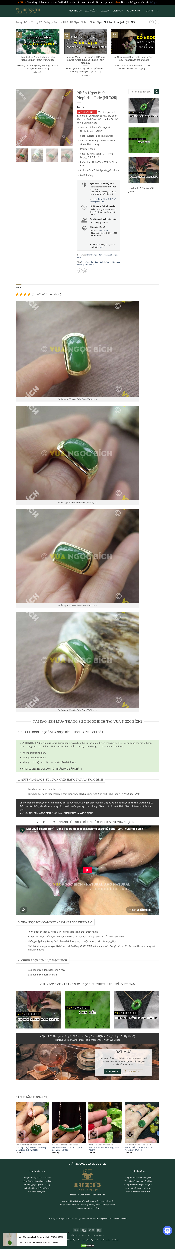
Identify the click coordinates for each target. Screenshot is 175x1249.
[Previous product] (157, 22)
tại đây (101, 247)
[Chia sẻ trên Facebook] (80, 270)
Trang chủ (21, 22)
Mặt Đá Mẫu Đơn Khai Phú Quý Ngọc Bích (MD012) (139, 1148)
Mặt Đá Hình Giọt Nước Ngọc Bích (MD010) (103, 1148)
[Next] (156, 56)
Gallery (105, 10)
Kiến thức (74, 10)
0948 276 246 (103, 230)
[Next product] (151, 22)
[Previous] (15, 56)
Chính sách (98, 1236)
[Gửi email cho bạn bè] (84, 270)
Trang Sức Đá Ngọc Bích (45, 22)
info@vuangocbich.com (103, 1218)
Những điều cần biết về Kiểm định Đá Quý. (103, 200)
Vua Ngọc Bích (75, 1240)
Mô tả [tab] (18, 287)
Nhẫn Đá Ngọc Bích (74, 22)
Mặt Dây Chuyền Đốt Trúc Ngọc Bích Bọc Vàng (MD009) (68, 1148)
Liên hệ (150, 10)
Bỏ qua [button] (154, 2)
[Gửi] (156, 91)
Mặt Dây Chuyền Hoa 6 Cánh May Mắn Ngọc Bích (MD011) (31, 1148)
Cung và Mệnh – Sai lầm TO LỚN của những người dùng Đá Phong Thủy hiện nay (85, 59)
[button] (158, 10)
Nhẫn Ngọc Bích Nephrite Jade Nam (95, 262)
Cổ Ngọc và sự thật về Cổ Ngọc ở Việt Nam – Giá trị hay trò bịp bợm (133, 58)
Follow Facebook (120, 1218)
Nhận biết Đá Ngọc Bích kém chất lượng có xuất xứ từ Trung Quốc (38, 58)
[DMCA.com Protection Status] (87, 1245)
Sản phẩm (90, 10)
